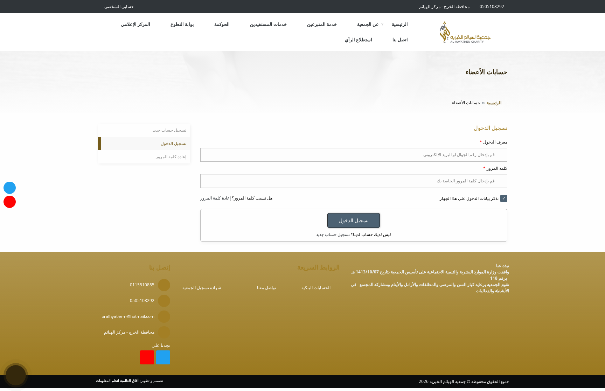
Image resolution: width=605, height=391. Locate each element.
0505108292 (492, 6)
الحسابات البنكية (316, 288)
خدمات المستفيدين (268, 24)
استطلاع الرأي (358, 39)
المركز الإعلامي (135, 24)
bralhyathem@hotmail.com (128, 316)
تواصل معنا (266, 288)
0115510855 (142, 285)
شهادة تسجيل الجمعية (201, 288)
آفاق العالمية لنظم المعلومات (117, 380)
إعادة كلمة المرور (215, 198)
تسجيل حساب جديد (333, 234)
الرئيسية (400, 24)
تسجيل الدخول (173, 143)
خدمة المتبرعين (322, 24)
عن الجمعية (368, 24)
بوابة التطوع (182, 24)
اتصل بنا (400, 39)
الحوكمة (222, 24)
